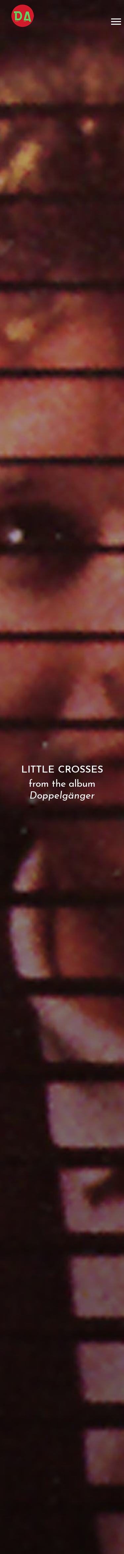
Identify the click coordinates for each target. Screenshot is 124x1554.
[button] (115, 20)
